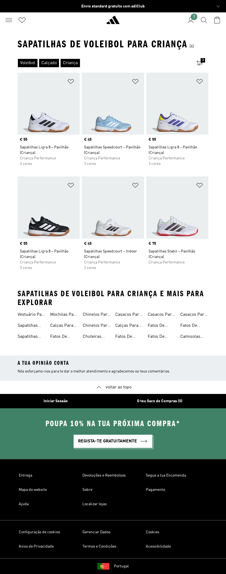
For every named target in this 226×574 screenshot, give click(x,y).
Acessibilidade (158, 546)
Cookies (152, 532)
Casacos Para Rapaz (161, 315)
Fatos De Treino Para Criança (61, 337)
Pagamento (155, 490)
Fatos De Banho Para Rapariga (159, 337)
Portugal (121, 566)
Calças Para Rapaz (61, 326)
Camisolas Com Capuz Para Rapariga (194, 337)
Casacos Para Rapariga (128, 315)
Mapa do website (33, 490)
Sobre (87, 490)
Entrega (25, 475)
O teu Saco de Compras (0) (159, 401)
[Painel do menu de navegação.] (8, 20)
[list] (104, 63)
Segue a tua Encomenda (166, 475)
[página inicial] (113, 22)
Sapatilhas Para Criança (30, 326)
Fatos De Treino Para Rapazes (159, 326)
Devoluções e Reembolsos (104, 475)
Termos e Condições (99, 546)
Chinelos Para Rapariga (96, 315)
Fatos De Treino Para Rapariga (191, 326)
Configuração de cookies (39, 532)
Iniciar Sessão (56, 401)
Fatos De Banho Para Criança (126, 337)
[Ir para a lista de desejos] (22, 20)
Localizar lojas (94, 504)
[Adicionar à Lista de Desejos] (70, 82)
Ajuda (24, 504)
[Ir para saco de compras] (217, 20)
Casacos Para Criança (193, 315)
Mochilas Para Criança (64, 315)
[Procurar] (204, 20)
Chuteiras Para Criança (95, 337)
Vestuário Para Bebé (32, 315)
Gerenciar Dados (96, 532)
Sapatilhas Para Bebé (28, 337)
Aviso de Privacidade (36, 546)
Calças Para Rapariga (126, 326)
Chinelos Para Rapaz (96, 326)
